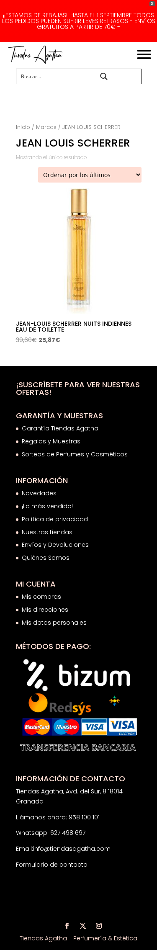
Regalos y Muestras (51, 441)
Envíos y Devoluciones (56, 545)
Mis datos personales (54, 622)
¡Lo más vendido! (47, 506)
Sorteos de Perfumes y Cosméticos (75, 454)
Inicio (23, 127)
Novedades (39, 493)
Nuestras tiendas (48, 532)
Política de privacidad (55, 519)
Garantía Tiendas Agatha (60, 428)
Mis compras (41, 596)
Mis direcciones (45, 609)
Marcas (46, 127)
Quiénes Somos (45, 558)
